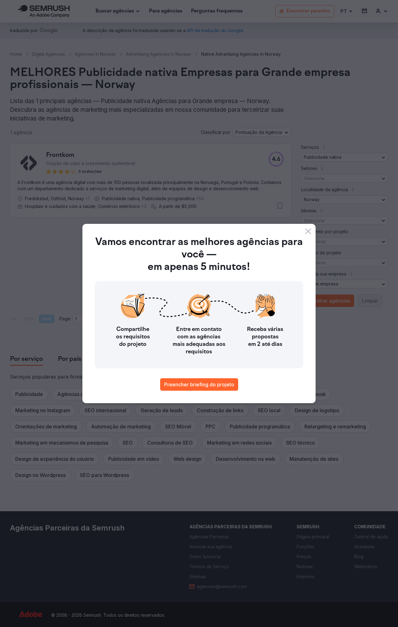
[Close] (308, 231)
